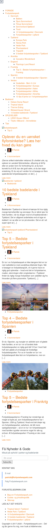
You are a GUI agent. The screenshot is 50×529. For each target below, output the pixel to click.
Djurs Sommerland (24, 21)
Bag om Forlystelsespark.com (19, 494)
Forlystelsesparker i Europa (27, 85)
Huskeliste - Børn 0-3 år (26, 83)
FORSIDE (9, 10)
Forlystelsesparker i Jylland (27, 34)
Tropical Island (17, 104)
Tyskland (14, 37)
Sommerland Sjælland (25, 26)
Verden (14, 80)
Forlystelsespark (12, 13)
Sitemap (10, 500)
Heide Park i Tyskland (16, 511)
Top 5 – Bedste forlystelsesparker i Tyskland (17, 242)
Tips (7, 123)
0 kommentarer (13, 156)
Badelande (11, 183)
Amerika (14, 56)
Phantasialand (22, 48)
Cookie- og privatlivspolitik (18, 497)
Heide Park (20, 45)
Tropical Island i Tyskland (18, 508)
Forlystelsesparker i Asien (27, 88)
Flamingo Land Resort (25, 64)
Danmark (14, 16)
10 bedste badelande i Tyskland (24, 112)
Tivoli (18, 29)
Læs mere (6, 177)
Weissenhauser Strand (20, 110)
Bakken (19, 18)
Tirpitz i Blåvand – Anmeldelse (23, 120)
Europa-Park (21, 40)
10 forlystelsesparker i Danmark (29, 32)
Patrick (15, 150)
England (14, 61)
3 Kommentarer (14, 205)
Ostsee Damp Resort (19, 102)
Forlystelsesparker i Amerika (28, 93)
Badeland (9, 99)
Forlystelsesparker (15, 311)
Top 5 (9, 130)
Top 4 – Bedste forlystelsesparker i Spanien (17, 322)
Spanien (14, 75)
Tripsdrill (19, 50)
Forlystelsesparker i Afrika (27, 91)
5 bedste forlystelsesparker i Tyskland (32, 53)
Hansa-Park (21, 42)
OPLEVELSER (11, 115)
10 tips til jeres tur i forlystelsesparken (32, 96)
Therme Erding (17, 107)
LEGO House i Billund (20, 118)
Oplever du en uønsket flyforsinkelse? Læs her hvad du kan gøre (21, 140)
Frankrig (14, 67)
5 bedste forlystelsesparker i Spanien (31, 77)
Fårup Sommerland (24, 24)
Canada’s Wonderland (25, 59)
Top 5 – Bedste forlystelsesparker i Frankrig (25, 399)
